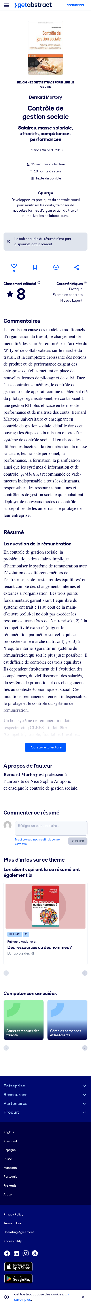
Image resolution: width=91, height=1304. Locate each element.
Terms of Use (12, 1223)
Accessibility (13, 1241)
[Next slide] (84, 973)
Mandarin (10, 1167)
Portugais (10, 1176)
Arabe (8, 1194)
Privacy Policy (13, 1214)
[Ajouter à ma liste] (55, 267)
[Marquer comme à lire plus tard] (34, 267)
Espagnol (10, 1150)
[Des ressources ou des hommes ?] (45, 906)
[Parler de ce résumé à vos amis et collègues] (76, 267)
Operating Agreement (19, 1232)
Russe (8, 1159)
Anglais (9, 1132)
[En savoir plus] (39, 282)
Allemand (10, 1141)
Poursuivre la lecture (46, 747)
